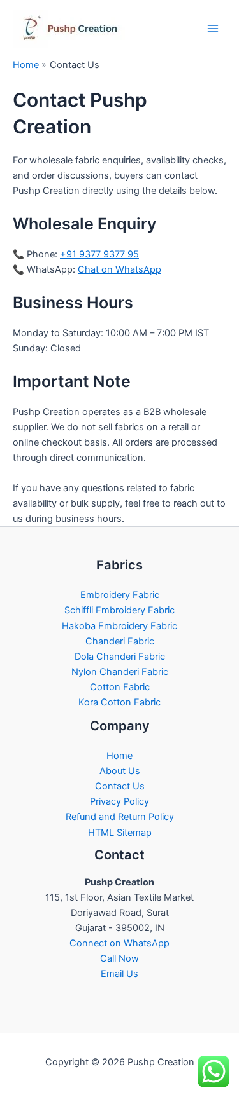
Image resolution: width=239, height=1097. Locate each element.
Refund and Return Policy (120, 816)
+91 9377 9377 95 (99, 254)
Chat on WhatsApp (119, 269)
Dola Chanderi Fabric (120, 656)
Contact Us (120, 786)
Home (119, 755)
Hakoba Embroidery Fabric (119, 626)
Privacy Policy (119, 801)
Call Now (119, 958)
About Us (119, 771)
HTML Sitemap (120, 832)
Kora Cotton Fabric (119, 702)
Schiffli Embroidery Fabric (119, 610)
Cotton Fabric (120, 687)
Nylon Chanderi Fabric (119, 672)
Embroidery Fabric (119, 595)
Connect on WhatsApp (119, 943)
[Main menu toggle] (212, 28)
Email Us (119, 973)
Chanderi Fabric (119, 641)
